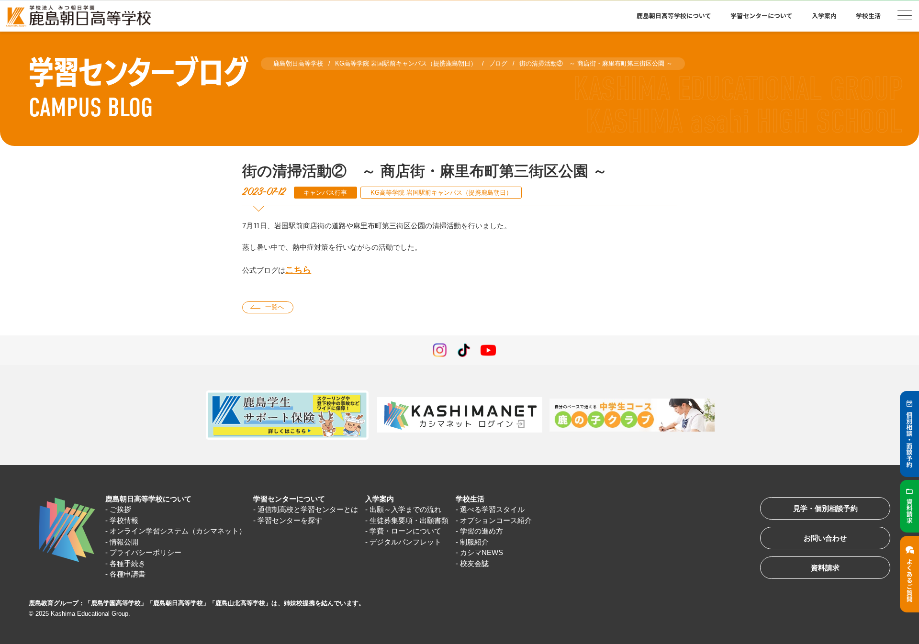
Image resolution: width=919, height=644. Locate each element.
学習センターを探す (290, 520)
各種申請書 (128, 574)
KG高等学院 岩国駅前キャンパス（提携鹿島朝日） (441, 192)
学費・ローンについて (405, 531)
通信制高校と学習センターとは (308, 509)
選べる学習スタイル (492, 509)
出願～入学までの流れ (405, 509)
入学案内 (379, 499)
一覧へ (274, 307)
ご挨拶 (120, 509)
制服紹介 (474, 542)
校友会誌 (474, 563)
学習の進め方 (481, 531)
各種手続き (128, 563)
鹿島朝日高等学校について (148, 499)
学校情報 (124, 520)
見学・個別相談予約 (825, 508)
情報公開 (124, 542)
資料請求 (825, 568)
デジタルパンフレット (405, 542)
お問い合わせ (825, 538)
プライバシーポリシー (145, 552)
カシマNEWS (481, 552)
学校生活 (470, 499)
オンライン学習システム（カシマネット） (178, 531)
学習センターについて (289, 499)
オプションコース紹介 (496, 520)
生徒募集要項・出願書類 (409, 520)
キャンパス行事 (325, 192)
